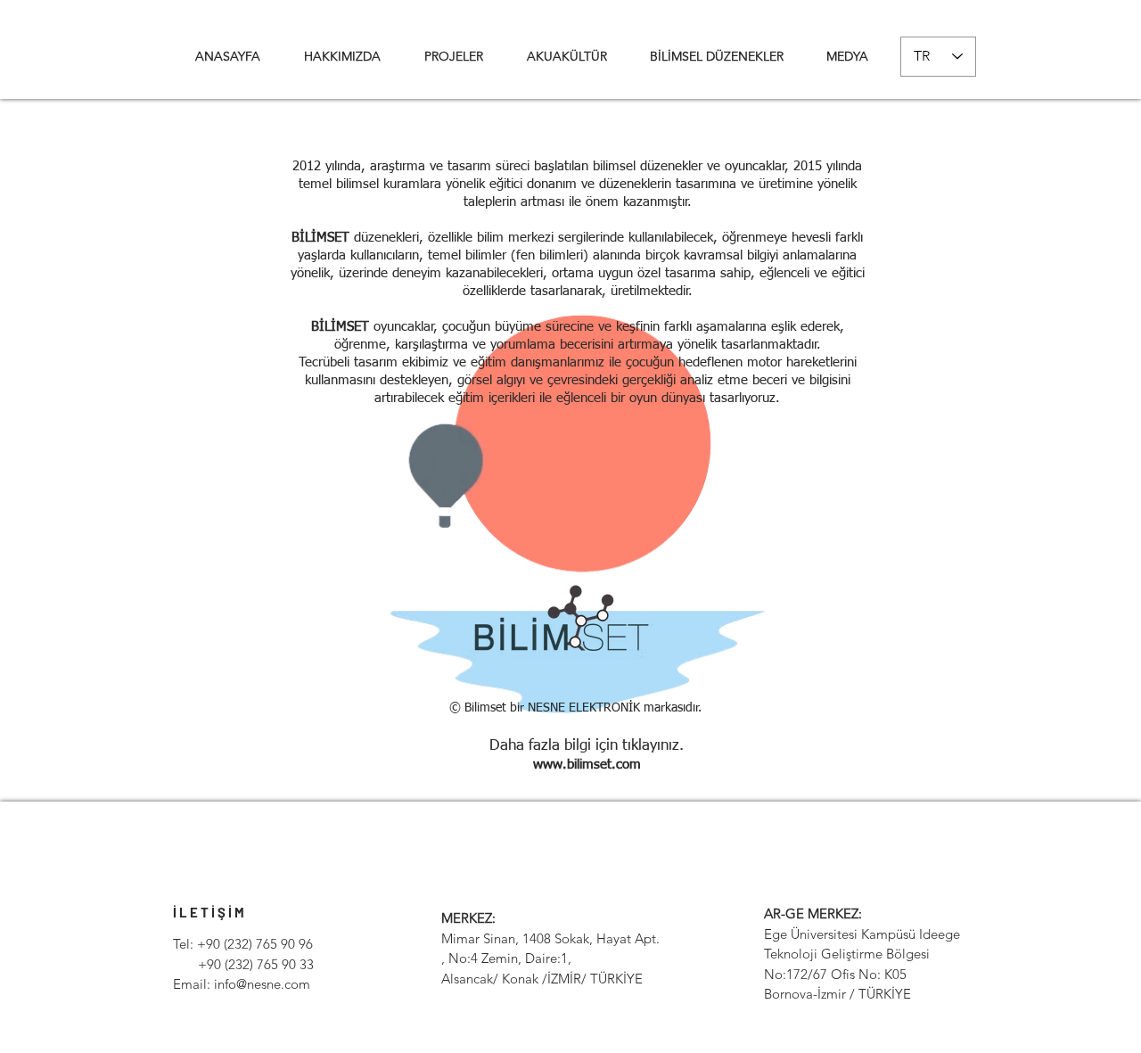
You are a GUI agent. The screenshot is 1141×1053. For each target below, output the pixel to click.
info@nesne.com (262, 983)
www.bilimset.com (587, 764)
